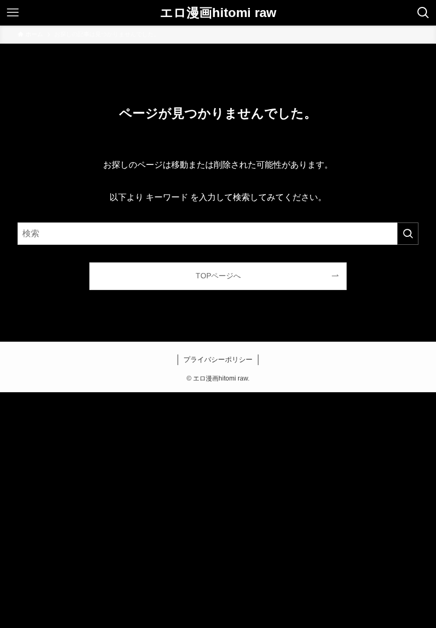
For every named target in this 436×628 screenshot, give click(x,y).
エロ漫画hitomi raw (218, 12)
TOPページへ (218, 275)
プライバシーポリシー (218, 359)
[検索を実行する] (407, 233)
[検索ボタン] (423, 13)
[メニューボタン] (13, 13)
